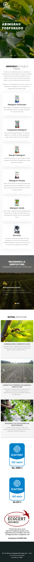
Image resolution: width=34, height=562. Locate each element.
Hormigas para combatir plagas (17, 344)
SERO (21, 557)
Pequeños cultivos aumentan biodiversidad (17, 424)
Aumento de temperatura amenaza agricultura (17, 386)
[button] (15, 303)
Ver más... (8, 35)
